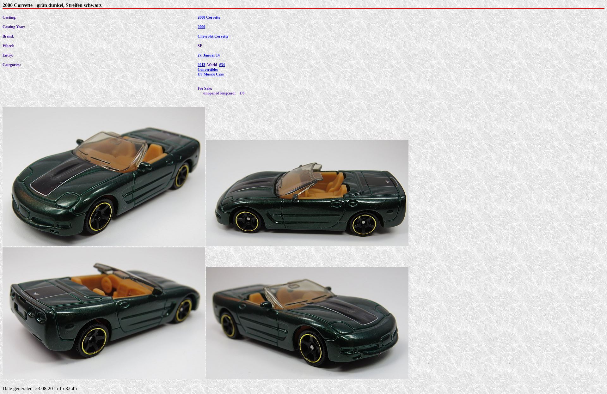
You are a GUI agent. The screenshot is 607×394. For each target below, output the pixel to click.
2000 (201, 27)
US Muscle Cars (211, 74)
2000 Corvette (209, 17)
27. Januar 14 (209, 55)
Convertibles (208, 69)
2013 (201, 65)
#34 (222, 65)
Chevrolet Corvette (213, 36)
